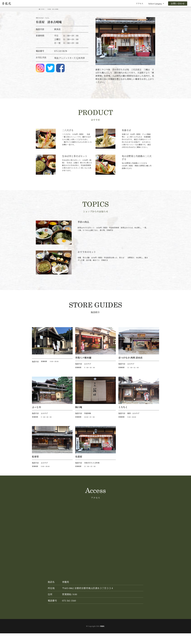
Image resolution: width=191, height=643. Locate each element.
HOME (42, 9)
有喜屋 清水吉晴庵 (52, 9)
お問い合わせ (178, 3)
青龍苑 (102, 626)
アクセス (139, 3)
